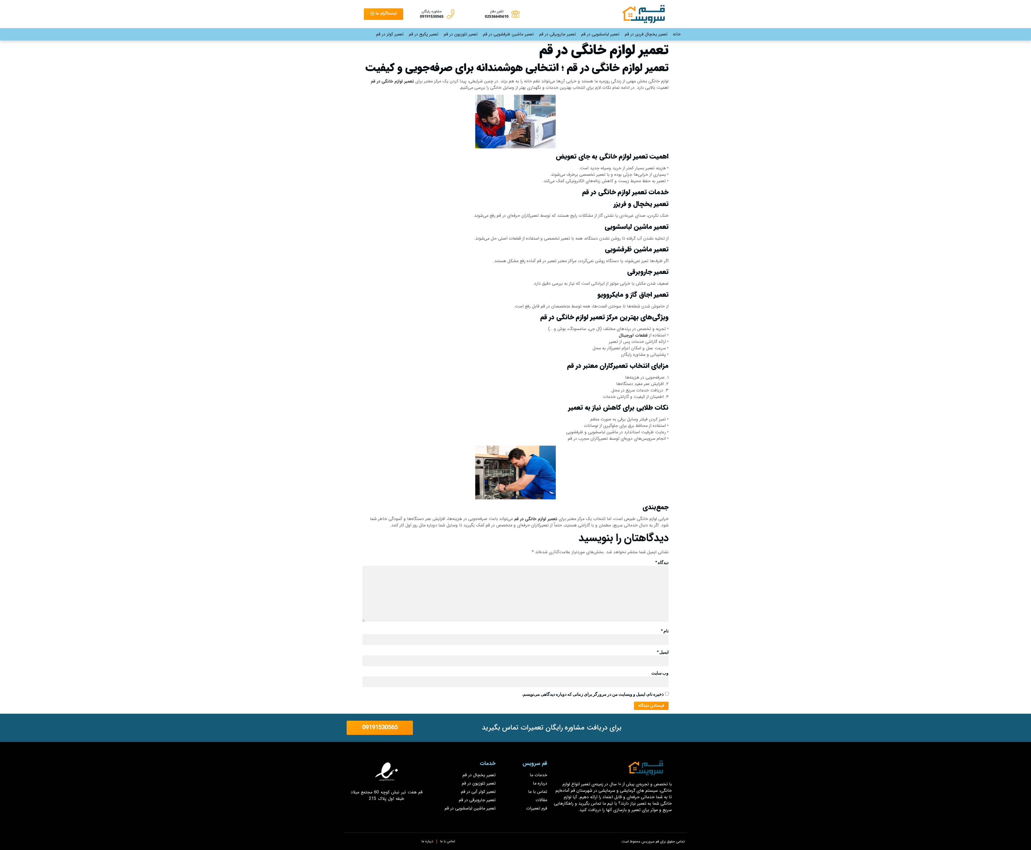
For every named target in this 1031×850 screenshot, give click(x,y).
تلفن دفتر (496, 11)
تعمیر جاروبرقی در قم (557, 34)
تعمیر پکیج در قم (423, 34)
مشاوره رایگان (432, 11)
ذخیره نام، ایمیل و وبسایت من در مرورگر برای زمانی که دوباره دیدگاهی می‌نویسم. (593, 694)
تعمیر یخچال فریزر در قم (646, 34)
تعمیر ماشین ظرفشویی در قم (508, 34)
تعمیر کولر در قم (390, 34)
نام (665, 631)
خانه (677, 34)
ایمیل (663, 652)
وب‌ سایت (660, 673)
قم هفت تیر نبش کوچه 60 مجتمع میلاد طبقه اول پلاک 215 (387, 795)
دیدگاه (662, 562)
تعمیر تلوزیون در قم (461, 34)
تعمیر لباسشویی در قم (600, 34)
